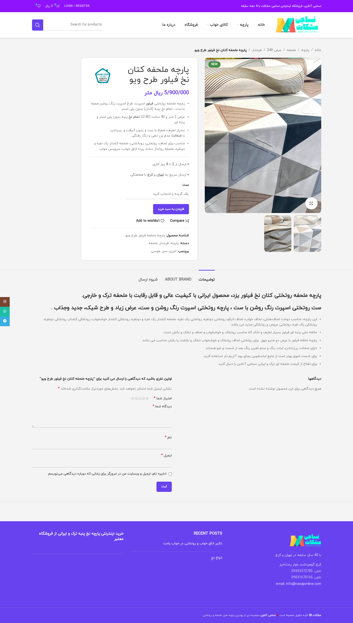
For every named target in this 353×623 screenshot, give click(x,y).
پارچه (305, 50)
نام (168, 437)
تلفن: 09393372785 (306, 571)
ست (186, 185)
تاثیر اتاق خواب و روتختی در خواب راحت (192, 543)
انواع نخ (216, 557)
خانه (318, 50)
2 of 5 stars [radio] (143, 398)
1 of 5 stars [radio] (147, 398)
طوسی (155, 251)
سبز (165, 251)
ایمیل (166, 455)
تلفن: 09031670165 (306, 577)
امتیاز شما (163, 398)
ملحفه (291, 50)
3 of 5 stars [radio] (140, 398)
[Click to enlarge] (311, 203)
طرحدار (257, 50)
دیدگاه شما (162, 406)
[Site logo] (297, 24)
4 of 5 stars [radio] (136, 398)
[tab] (207, 277)
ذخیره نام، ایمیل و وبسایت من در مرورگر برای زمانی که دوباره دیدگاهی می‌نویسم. (107, 473)
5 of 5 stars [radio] (132, 398)
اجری (172, 251)
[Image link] (305, 540)
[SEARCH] (37, 25)
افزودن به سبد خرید (171, 209)
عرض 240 (274, 50)
